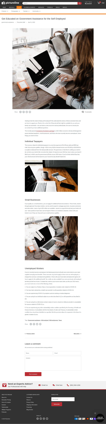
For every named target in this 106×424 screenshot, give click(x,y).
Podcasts (4, 412)
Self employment (53, 320)
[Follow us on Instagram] (44, 418)
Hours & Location (6, 402)
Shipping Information (31, 404)
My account (88, 3)
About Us (4, 397)
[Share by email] (30, 112)
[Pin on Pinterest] (23, 112)
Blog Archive (29, 409)
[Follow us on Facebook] (37, 418)
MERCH (65, 7)
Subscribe (57, 404)
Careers (4, 404)
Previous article (30, 333)
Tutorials (25, 11)
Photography (14, 11)
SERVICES (41, 7)
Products (4, 11)
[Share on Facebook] (20, 112)
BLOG (19, 7)
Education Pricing (6, 399)
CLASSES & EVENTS (29, 7)
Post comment (33, 374)
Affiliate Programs (6, 409)
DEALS (58, 7)
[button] (100, 418)
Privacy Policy (30, 402)
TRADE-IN (50, 7)
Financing (29, 407)
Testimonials (5, 407)
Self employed (45, 320)
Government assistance (34, 320)
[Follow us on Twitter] (41, 418)
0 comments (88, 112)
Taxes (60, 320)
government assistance (8, 22)
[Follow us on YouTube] (47, 418)
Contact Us (29, 397)
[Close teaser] (95, 413)
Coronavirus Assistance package (45, 131)
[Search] (80, 3)
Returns (28, 399)
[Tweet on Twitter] (27, 112)
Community (36, 11)
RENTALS (11, 7)
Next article (77, 333)
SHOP (4, 7)
